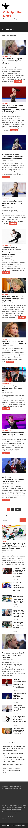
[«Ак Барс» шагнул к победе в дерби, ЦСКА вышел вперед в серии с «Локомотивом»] (14, 540)
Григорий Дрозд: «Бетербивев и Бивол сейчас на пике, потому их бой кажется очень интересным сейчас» (14, 748)
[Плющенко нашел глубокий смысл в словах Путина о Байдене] (14, 48)
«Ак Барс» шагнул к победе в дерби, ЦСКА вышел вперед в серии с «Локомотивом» (14, 546)
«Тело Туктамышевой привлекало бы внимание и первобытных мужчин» (12, 156)
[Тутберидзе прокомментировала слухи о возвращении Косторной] (14, 466)
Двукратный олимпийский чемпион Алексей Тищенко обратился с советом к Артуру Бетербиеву (14, 759)
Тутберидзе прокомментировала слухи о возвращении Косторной (13, 479)
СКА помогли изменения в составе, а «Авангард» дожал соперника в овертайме (18, 586)
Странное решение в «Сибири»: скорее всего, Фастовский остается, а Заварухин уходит (19, 613)
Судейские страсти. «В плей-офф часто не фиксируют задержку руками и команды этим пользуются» (19, 572)
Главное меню (9, 29)
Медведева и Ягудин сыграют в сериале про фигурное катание (14, 388)
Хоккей (4, 541)
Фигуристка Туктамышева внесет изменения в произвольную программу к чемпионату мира (19, 683)
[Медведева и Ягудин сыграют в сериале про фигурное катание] (14, 375)
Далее (17, 509)
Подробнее (18, 81)
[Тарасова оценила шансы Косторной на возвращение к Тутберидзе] (14, 286)
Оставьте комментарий (7, 65)
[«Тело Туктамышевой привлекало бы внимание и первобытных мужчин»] (14, 143)
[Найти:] (14, 520)
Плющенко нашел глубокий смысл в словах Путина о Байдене (13, 61)
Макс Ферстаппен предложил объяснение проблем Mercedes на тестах (12, 770)
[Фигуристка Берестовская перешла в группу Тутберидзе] (14, 330)
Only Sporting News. (12, 14)
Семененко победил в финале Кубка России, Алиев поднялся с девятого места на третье (19, 719)
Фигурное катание (6, 56)
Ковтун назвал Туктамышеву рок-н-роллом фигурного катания (13, 203)
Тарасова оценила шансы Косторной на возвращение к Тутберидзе (13, 298)
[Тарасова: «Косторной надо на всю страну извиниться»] (14, 422)
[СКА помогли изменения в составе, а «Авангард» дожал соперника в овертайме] (7, 588)
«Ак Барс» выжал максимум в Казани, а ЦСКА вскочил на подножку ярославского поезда (19, 625)
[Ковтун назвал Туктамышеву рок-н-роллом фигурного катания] (14, 190)
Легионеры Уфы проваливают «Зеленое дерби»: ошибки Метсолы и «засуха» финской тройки (18, 600)
